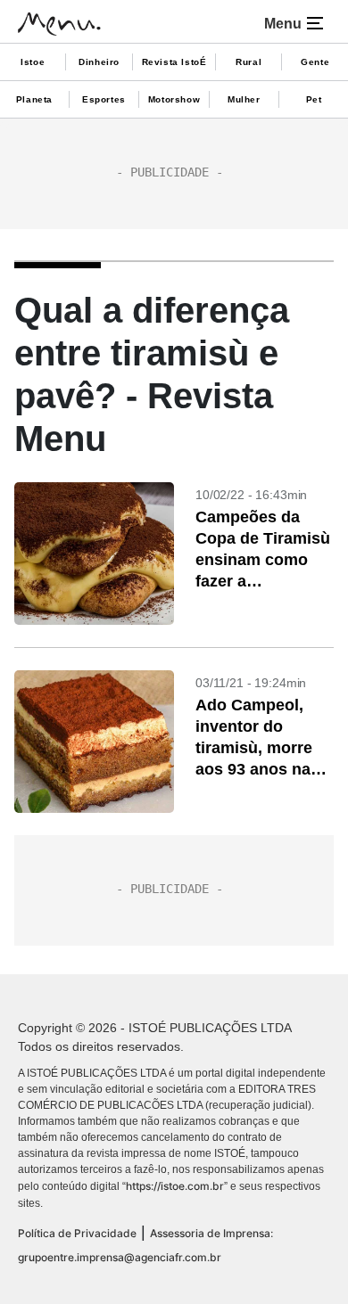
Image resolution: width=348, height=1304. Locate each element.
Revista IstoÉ (174, 62)
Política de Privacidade (77, 1233)
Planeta (34, 99)
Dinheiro (99, 62)
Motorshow (174, 99)
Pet (314, 99)
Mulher (244, 99)
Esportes (104, 99)
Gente (315, 62)
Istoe (33, 62)
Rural (248, 62)
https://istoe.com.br (175, 1186)
